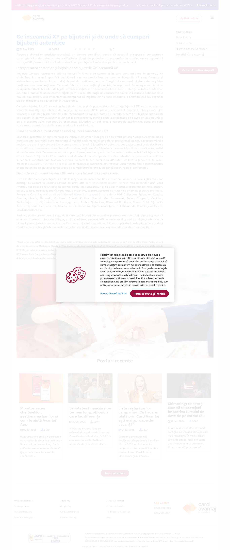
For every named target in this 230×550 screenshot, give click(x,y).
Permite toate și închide (149, 293)
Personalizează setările (113, 293)
